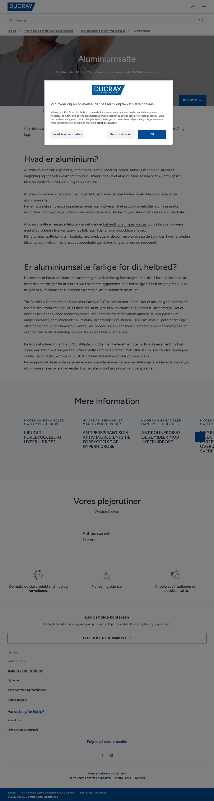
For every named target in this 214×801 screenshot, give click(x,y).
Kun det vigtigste (120, 134)
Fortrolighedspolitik (106, 123)
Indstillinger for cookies (67, 134)
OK (152, 134)
